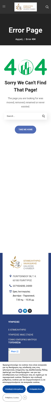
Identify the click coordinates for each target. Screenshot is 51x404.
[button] (47, 7)
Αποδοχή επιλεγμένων (14, 389)
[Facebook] (20, 311)
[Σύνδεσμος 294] (25, 262)
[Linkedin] (25, 311)
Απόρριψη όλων (36, 389)
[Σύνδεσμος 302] (25, 335)
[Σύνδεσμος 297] (25, 296)
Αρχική (19, 39)
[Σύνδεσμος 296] (25, 285)
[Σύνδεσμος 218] (25, 6)
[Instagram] (30, 311)
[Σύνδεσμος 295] (25, 277)
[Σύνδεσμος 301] (25, 330)
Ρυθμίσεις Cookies (12, 398)
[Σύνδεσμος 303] (25, 340)
